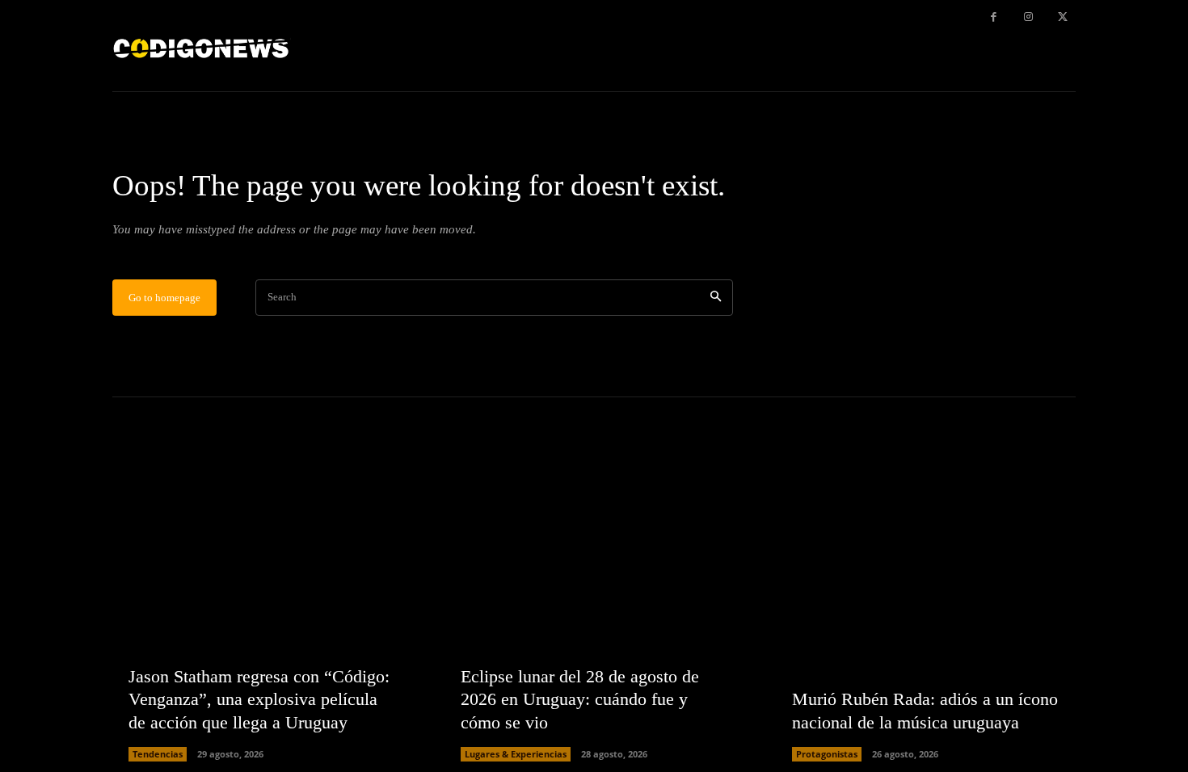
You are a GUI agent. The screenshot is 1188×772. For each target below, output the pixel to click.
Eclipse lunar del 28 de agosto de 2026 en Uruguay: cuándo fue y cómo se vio (580, 699)
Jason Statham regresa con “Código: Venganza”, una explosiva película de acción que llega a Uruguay (259, 699)
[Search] (715, 297)
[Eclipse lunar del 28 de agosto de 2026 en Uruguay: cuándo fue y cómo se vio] (594, 612)
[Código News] (202, 46)
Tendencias (158, 754)
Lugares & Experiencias (516, 754)
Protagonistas (826, 754)
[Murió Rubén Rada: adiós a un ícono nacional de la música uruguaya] (926, 612)
